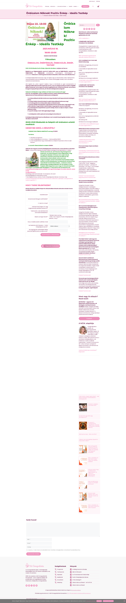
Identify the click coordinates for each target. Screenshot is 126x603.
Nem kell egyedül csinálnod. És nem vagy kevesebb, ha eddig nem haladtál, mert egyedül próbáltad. (93, 449)
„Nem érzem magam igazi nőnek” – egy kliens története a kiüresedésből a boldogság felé (89, 397)
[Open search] (93, 6)
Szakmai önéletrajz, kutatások (87, 350)
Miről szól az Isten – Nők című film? (88, 434)
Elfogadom (99, 600)
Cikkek (75, 6)
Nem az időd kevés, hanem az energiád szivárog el (93, 483)
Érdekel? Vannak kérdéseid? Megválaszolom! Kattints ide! (87, 176)
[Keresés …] (87, 25)
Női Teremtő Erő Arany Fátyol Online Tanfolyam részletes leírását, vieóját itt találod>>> (89, 201)
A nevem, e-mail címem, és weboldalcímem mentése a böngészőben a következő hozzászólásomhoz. (54, 550)
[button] (50, 246)
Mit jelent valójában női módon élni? (93, 404)
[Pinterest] (92, 29)
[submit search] (98, 25)
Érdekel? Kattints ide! (85, 254)
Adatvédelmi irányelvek (91, 600)
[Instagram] (89, 29)
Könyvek (52, 6)
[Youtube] (87, 29)
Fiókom (98, 1)
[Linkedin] (94, 29)
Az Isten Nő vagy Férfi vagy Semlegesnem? (86, 416)
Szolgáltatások (61, 6)
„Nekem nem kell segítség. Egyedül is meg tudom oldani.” (88, 440)
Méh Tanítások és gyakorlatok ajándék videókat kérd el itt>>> (87, 56)
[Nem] (124, 601)
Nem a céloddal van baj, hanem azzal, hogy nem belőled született (93, 459)
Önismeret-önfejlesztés (36, 15)
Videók (70, 6)
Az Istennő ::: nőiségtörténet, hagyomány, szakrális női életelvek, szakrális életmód (93, 425)
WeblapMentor (42, 599)
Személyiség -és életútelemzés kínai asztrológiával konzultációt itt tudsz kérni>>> (89, 152)
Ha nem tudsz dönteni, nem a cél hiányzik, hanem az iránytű (93, 495)
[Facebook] (84, 29)
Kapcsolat (92, 1)
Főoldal (47, 6)
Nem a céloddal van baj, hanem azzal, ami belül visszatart (93, 506)
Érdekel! (89, 318)
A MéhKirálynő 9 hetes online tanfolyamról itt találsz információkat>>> (87, 141)
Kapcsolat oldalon (76, 590)
